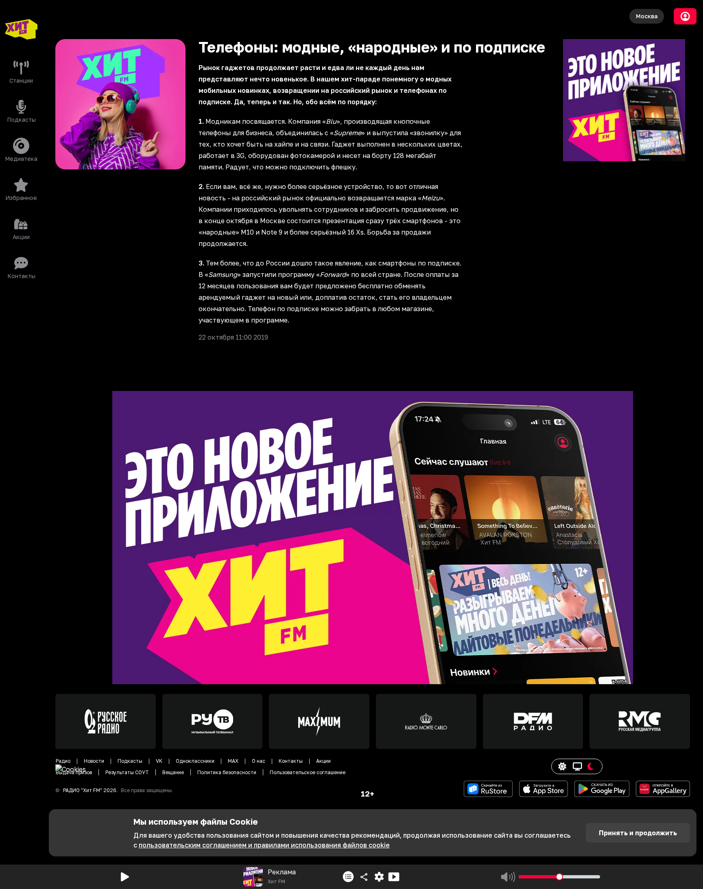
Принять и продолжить (638, 833)
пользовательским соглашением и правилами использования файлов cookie (264, 845)
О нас (258, 761)
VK (159, 761)
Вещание (173, 772)
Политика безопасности (226, 772)
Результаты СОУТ (127, 772)
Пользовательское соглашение (307, 772)
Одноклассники (195, 761)
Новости (94, 761)
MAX (233, 761)
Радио (63, 761)
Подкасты (130, 761)
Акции (323, 761)
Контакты (291, 761)
